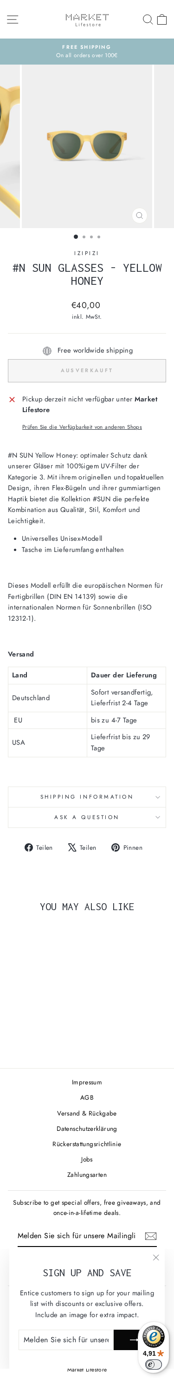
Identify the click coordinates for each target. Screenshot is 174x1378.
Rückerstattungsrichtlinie (86, 1143)
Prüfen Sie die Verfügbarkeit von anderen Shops (82, 427)
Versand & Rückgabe (87, 1113)
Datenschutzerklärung (87, 1128)
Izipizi (87, 253)
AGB (87, 1097)
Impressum (87, 1082)
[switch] (153, 1364)
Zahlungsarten (87, 1174)
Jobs (86, 1159)
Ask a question (86, 817)
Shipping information (87, 797)
